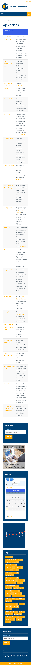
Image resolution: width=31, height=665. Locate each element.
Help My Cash (8, 99)
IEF (16, 570)
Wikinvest (7, 227)
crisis (21, 611)
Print (9, 487)
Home (4, 20)
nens (22, 603)
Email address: (8, 429)
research (17, 614)
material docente (11, 580)
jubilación (18, 593)
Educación (10, 567)
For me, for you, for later (8, 64)
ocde (8, 572)
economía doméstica (12, 585)
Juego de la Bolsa (9, 270)
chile (8, 622)
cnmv (8, 590)
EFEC (22, 580)
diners (8, 601)
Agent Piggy (7, 114)
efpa (8, 596)
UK (22, 588)
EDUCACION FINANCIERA (14, 559)
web (8, 616)
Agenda (15, 616)
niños (8, 606)
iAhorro (6, 250)
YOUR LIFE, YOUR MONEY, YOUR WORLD (8, 408)
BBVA (23, 135)
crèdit (15, 606)
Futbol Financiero (9, 165)
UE (20, 583)
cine (19, 619)
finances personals (11, 611)
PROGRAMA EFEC (18, 596)
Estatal (9, 557)
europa (8, 588)
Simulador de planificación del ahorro (8, 86)
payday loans (10, 619)
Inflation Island (8, 296)
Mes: (7, 482)
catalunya (9, 575)
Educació (9, 593)
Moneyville (7, 312)
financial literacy (11, 565)
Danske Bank (20, 314)
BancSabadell (22, 86)
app (8, 598)
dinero (21, 598)
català (14, 598)
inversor (16, 590)
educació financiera (12, 603)
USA (15, 572)
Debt (22, 616)
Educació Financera (12, 562)
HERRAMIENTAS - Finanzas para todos (9, 327)
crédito (8, 609)
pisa (16, 588)
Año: (7, 484)
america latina (10, 583)
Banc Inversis (22, 246)
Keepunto (7, 384)
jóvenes (19, 567)
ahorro (9, 570)
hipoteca (9, 614)
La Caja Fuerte (8, 207)
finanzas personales (12, 577)
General (10, 517)
